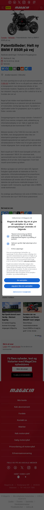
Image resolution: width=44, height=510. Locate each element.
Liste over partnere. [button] (30, 261)
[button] (22, 248)
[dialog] (22, 255)
